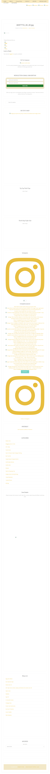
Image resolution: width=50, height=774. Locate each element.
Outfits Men (8, 465)
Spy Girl (7, 697)
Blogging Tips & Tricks (10, 444)
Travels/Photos (9, 480)
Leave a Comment (32, 28)
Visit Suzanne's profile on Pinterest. (25, 429)
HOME (5, 1)
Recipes (7, 468)
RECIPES (34, 1)
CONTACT (27, 1)
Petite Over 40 (9, 684)
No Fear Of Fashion (10, 709)
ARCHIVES (25, 744)
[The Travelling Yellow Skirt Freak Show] (15, 537)
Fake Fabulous (9, 715)
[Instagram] (29, 5)
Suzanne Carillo (25, 11)
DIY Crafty (8, 447)
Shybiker (7, 694)
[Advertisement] (25, 519)
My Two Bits (8, 456)
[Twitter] (46, 5)
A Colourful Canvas (9, 700)
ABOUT (11, 1)
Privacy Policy (19, 1)
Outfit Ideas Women (10, 462)
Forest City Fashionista (10, 706)
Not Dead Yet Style (9, 681)
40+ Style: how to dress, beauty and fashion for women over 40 (19, 687)
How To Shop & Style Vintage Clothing (14, 453)
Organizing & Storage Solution (12, 459)
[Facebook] (35, 5)
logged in (11, 54)
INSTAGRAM (14, 3)
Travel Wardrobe (9, 477)
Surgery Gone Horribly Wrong (12, 474)
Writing (7, 483)
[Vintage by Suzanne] (25, 113)
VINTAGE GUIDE (42, 1)
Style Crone (8, 691)
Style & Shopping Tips (10, 471)
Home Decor (8, 450)
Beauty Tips (8, 440)
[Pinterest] (41, 5)
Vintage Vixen (8, 703)
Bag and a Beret (9, 678)
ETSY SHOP (6, 3)
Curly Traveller (9, 712)
